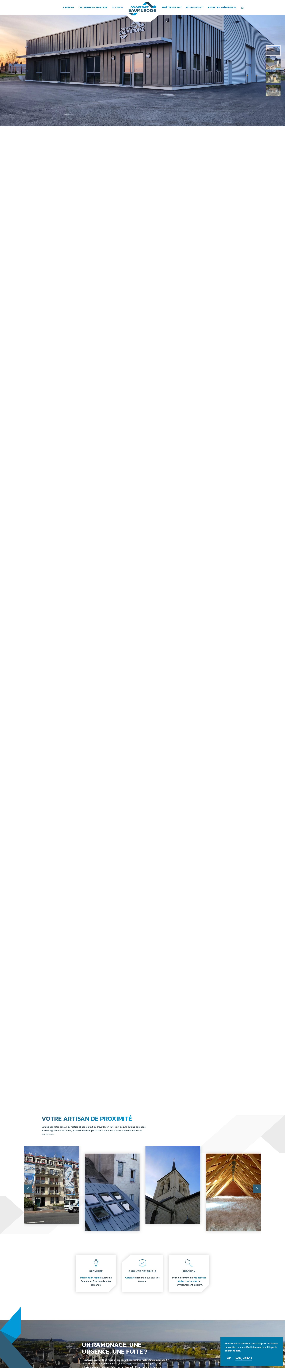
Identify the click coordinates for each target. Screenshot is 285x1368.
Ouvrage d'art (195, 7)
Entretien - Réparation (222, 7)
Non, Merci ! (243, 1358)
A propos (68, 7)
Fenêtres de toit (172, 7)
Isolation (117, 7)
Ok (229, 1358)
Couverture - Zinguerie (93, 7)
